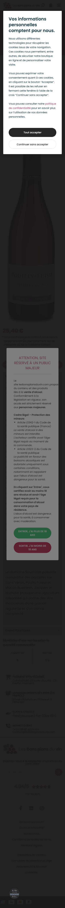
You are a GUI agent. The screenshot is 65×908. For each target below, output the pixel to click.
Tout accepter (32, 132)
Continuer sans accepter (32, 144)
